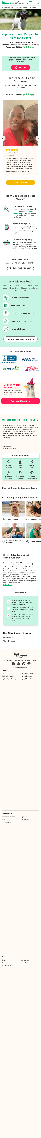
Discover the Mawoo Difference (20, 339)
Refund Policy (6, 965)
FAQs (4, 960)
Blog (3, 819)
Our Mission (25, 819)
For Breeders (6, 822)
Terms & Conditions (27, 963)
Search (4, 673)
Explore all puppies (27, 673)
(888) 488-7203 (28, 3)
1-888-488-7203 (22, 667)
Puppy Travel (25, 817)
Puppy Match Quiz (27, 679)
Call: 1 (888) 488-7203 (22, 268)
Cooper (13, 171)
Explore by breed (8, 676)
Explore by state (26, 676)
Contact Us (25, 960)
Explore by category (9, 679)
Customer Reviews (8, 817)
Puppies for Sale (8, 7)
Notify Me (22, 67)
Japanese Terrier (22, 7)
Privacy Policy (6, 963)
